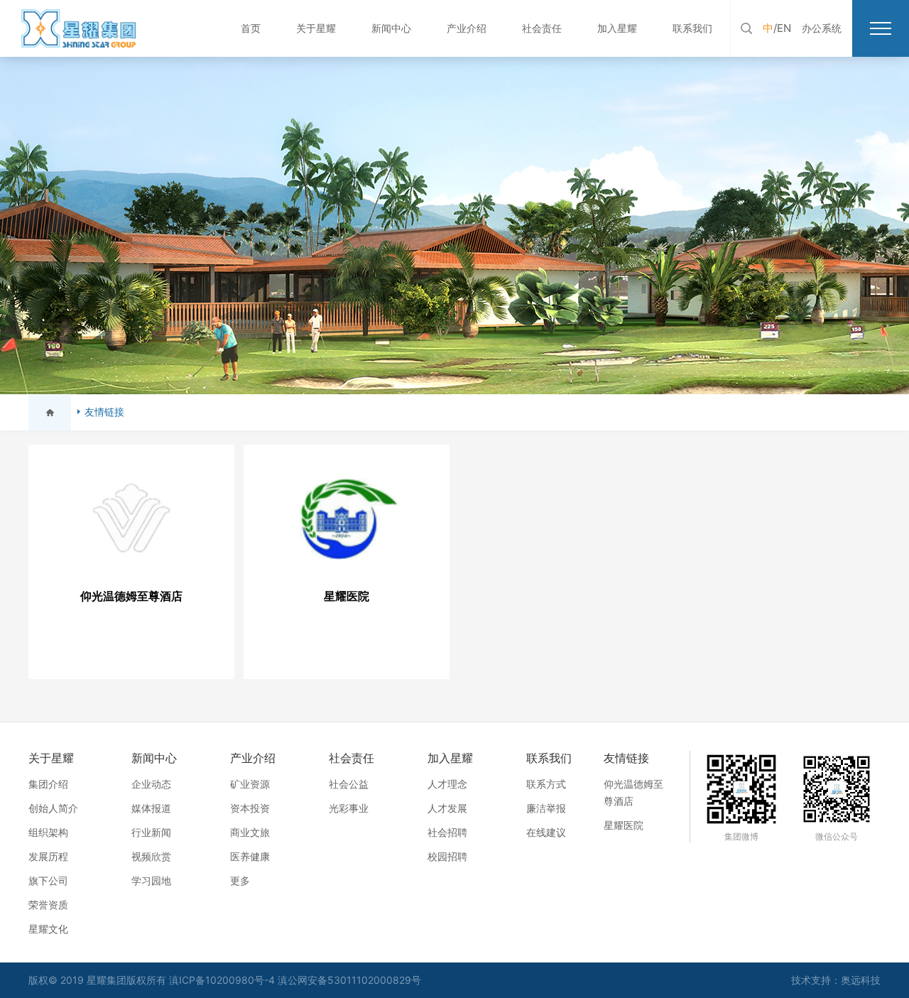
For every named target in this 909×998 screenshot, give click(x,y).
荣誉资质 (48, 905)
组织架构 (48, 832)
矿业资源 (250, 784)
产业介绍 (466, 28)
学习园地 (151, 880)
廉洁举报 (546, 808)
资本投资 (250, 808)
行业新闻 (151, 832)
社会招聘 (447, 832)
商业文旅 (250, 832)
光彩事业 (349, 808)
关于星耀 (316, 28)
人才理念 (447, 784)
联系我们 (692, 28)
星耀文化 (48, 929)
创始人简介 (53, 808)
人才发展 (447, 808)
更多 (240, 880)
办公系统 (822, 28)
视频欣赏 (151, 856)
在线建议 (546, 832)
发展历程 (48, 856)
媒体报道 (151, 808)
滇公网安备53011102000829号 (349, 980)
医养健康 (250, 856)
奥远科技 (861, 980)
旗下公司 (48, 880)
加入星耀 (617, 28)
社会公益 (349, 784)
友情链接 (104, 412)
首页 (251, 28)
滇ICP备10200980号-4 (223, 980)
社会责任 (542, 28)
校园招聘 (447, 856)
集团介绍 (48, 784)
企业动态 (151, 784)
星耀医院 (623, 825)
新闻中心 (391, 28)
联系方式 (546, 784)
